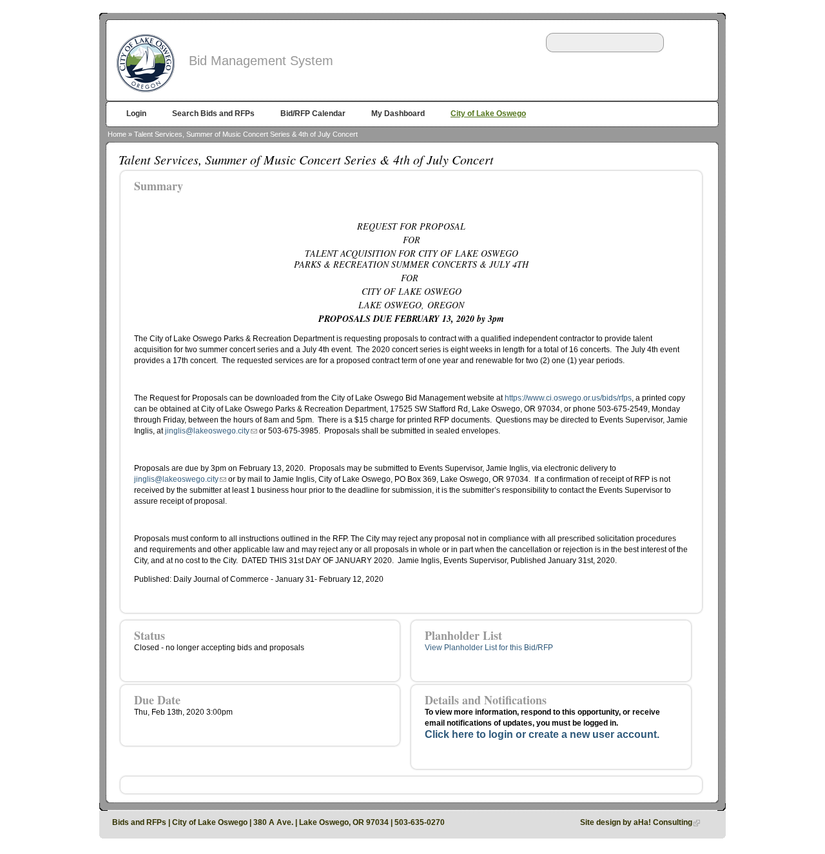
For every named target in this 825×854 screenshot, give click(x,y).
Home (117, 134)
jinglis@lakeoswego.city (207, 430)
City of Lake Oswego (488, 113)
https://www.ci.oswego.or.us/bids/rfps (568, 397)
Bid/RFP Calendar (312, 113)
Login (136, 113)
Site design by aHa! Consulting (636, 822)
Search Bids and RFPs (213, 113)
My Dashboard (398, 113)
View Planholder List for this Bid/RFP (489, 647)
